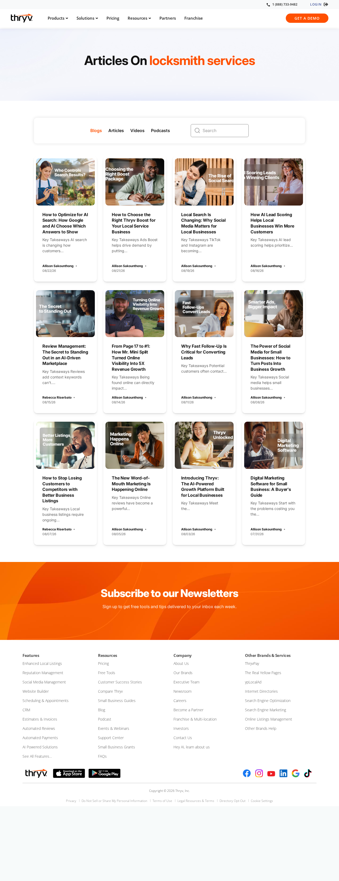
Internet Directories (261, 691)
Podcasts (160, 130)
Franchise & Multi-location (195, 719)
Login (316, 4)
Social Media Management (44, 681)
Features (31, 655)
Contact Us (182, 737)
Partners (167, 18)
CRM (26, 709)
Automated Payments (40, 737)
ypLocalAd (253, 681)
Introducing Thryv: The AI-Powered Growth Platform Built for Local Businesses (202, 486)
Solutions (85, 18)
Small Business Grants (116, 746)
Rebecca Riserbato (57, 397)
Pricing (112, 18)
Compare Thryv (110, 691)
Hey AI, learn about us (191, 746)
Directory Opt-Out (233, 801)
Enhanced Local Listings (42, 663)
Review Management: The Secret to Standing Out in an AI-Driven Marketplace (65, 354)
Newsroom (182, 691)
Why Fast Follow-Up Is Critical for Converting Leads (204, 351)
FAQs (102, 756)
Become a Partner (188, 709)
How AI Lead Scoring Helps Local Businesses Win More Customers (272, 223)
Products (56, 18)
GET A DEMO (307, 18)
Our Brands (183, 672)
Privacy (71, 801)
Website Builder (36, 691)
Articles (116, 130)
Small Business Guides (117, 700)
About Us (181, 663)
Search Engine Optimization (268, 700)
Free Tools (106, 672)
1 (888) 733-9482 (284, 4)
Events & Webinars (113, 728)
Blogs (96, 130)
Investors (181, 728)
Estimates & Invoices (40, 719)
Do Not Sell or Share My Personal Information (114, 801)
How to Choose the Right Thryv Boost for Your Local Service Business (133, 223)
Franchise (193, 18)
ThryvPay (252, 663)
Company (182, 655)
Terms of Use (162, 801)
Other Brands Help (260, 728)
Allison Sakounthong (58, 266)
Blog (101, 709)
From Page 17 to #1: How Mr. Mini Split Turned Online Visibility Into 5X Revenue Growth (131, 357)
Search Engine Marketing (265, 709)
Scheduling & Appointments (46, 700)
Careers (179, 700)
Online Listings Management (268, 719)
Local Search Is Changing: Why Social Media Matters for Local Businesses (203, 223)
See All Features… (37, 756)
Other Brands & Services (268, 655)
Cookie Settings (262, 801)
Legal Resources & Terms (195, 801)
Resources (137, 18)
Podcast (104, 719)
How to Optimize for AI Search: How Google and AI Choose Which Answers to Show (65, 223)
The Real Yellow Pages (263, 672)
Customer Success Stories (120, 681)
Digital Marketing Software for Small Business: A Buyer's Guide (271, 486)
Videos (137, 130)
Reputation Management (43, 672)
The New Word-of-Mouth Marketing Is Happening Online (131, 483)
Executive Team (186, 681)
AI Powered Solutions (40, 746)
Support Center (111, 737)
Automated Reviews (39, 728)
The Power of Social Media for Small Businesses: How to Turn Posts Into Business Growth (271, 357)
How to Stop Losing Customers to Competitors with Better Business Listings (62, 489)
